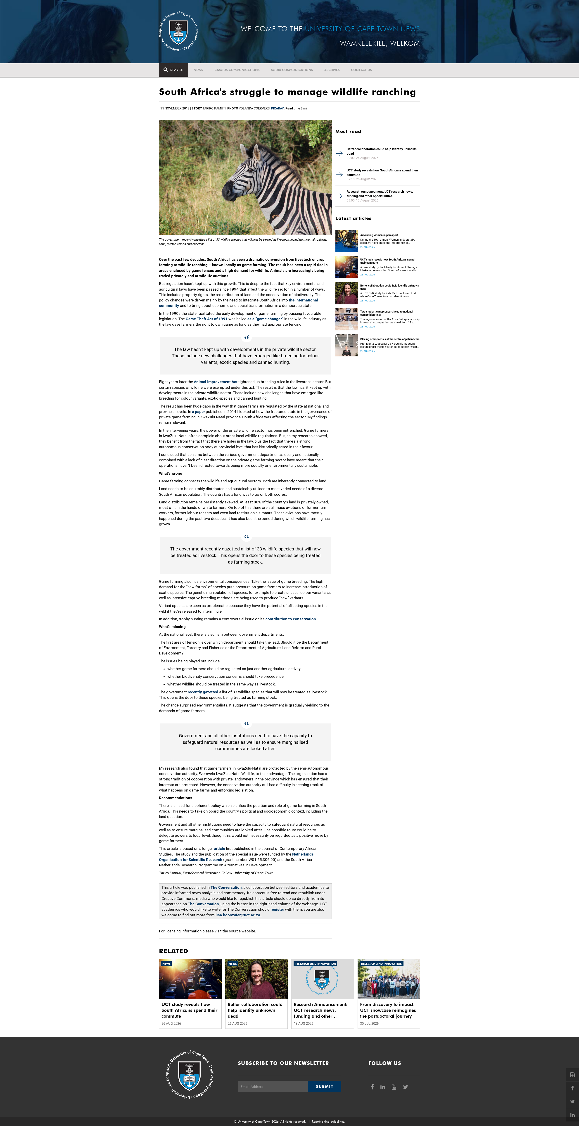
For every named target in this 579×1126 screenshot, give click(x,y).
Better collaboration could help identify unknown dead (382, 151)
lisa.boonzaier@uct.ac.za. (238, 915)
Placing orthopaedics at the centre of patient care (389, 339)
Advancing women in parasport (379, 235)
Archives (332, 70)
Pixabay (277, 108)
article (219, 848)
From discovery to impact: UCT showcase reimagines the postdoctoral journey (388, 1010)
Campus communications (237, 70)
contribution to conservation (291, 619)
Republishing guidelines (328, 1121)
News (198, 70)
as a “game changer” (265, 319)
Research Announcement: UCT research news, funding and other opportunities (380, 194)
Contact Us (361, 70)
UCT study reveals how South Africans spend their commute (382, 172)
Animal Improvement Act (215, 381)
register (277, 909)
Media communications (292, 70)
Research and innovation (315, 963)
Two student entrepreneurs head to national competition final (386, 313)
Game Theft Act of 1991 (207, 319)
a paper (198, 411)
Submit (324, 1086)
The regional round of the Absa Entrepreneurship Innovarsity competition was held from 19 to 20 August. (390, 321)
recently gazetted (203, 692)
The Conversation (226, 887)
